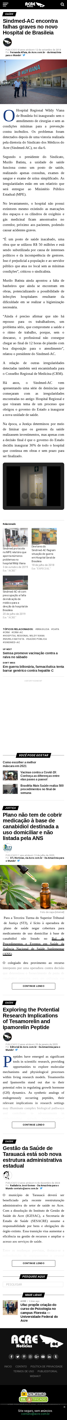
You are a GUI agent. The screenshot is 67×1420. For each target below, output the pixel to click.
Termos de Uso (23, 1371)
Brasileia (43, 629)
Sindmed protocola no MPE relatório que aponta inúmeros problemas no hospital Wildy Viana (14, 556)
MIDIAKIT (35, 1376)
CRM (7, 632)
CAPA (56, 629)
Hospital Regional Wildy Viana (24, 636)
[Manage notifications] (29, 1400)
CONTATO (21, 1366)
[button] (25, 496)
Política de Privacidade (47, 1366)
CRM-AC (18, 632)
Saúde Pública (37, 639)
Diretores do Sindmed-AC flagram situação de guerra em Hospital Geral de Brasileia (44, 554)
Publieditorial (48, 1371)
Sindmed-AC (12, 642)
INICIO (8, 1366)
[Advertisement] (33, 716)
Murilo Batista (14, 639)
